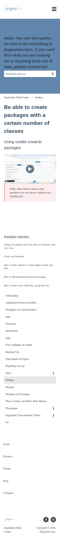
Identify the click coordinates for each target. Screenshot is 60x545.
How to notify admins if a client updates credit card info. (28, 266)
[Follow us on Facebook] (46, 519)
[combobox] (27, 74)
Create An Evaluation (14, 256)
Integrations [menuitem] (12, 330)
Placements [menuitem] (12, 408)
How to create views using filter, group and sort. (27, 285)
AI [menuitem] (7, 422)
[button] (53, 373)
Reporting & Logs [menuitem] (15, 365)
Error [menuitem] (8, 373)
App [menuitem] (8, 337)
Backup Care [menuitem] (13, 352)
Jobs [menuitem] (8, 316)
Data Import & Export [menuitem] (17, 359)
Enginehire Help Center (16, 97)
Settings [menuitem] (10, 380)
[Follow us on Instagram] (53, 519)
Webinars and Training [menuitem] (18, 394)
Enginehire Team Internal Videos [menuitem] (23, 415)
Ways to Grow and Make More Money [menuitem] (26, 401)
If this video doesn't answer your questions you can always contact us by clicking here (30, 192)
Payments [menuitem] (11, 323)
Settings (39, 97)
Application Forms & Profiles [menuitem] (21, 302)
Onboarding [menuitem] (12, 295)
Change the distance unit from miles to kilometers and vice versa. (29, 246)
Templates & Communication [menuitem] (21, 309)
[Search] (53, 74)
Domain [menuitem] (10, 387)
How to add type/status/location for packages (25, 276)
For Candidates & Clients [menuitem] (19, 344)
